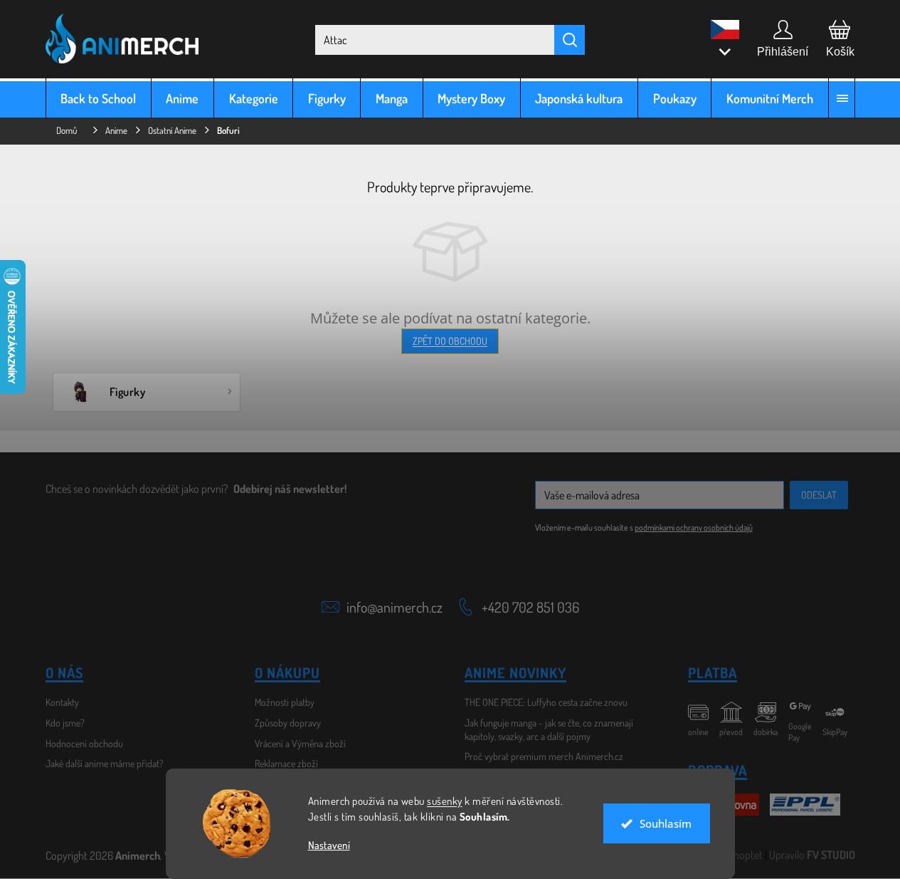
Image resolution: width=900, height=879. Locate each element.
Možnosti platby (284, 702)
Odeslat (819, 495)
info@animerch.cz (394, 607)
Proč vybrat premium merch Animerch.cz (544, 756)
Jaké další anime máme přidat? (105, 763)
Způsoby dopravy (288, 723)
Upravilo (812, 855)
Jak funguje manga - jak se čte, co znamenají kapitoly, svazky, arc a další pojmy (549, 729)
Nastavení (329, 845)
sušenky (444, 801)
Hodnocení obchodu (84, 743)
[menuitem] (99, 98)
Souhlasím (666, 823)
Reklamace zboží (286, 763)
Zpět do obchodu (450, 341)
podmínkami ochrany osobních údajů (694, 527)
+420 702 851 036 (530, 607)
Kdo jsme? (65, 723)
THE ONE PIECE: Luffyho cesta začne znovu (546, 702)
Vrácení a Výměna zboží (300, 743)
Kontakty (62, 702)
